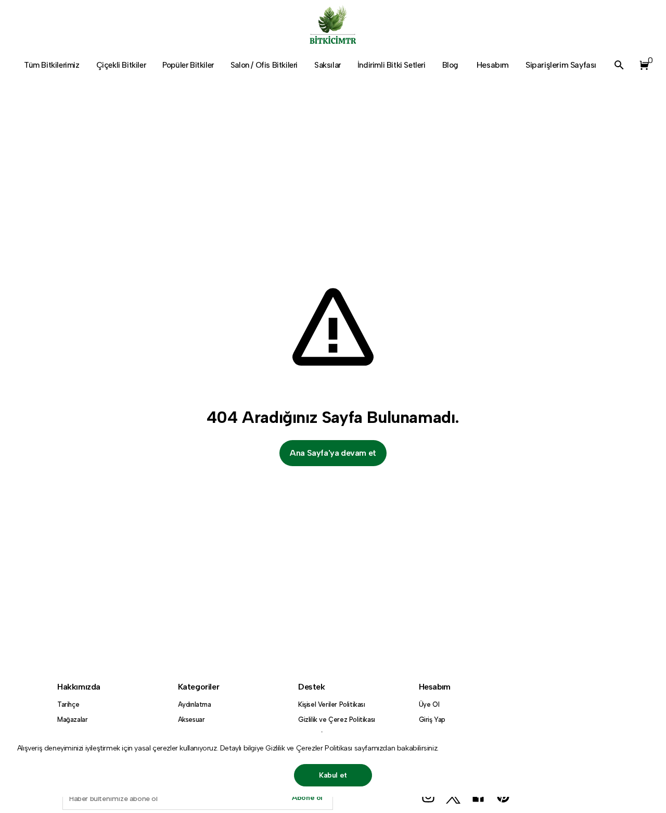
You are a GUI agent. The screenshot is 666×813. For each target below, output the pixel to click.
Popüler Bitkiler (188, 65)
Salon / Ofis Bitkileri (264, 65)
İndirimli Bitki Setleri (391, 65)
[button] (642, 65)
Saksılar (327, 65)
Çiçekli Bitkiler (121, 65)
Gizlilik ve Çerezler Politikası (309, 748)
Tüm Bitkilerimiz (52, 65)
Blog (450, 65)
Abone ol (307, 797)
